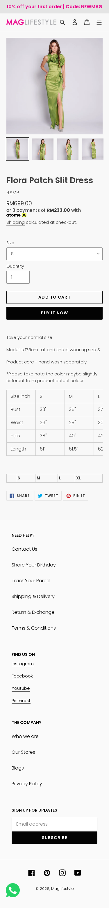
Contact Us (24, 549)
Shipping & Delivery (33, 596)
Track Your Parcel (31, 580)
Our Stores (23, 752)
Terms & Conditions (34, 628)
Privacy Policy (27, 783)
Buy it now (54, 313)
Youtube (21, 688)
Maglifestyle (62, 888)
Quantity (15, 266)
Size (10, 243)
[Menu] (99, 22)
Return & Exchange (33, 612)
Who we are (25, 736)
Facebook (22, 676)
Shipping (15, 222)
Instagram (23, 664)
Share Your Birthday (34, 565)
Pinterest (21, 700)
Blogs (18, 768)
